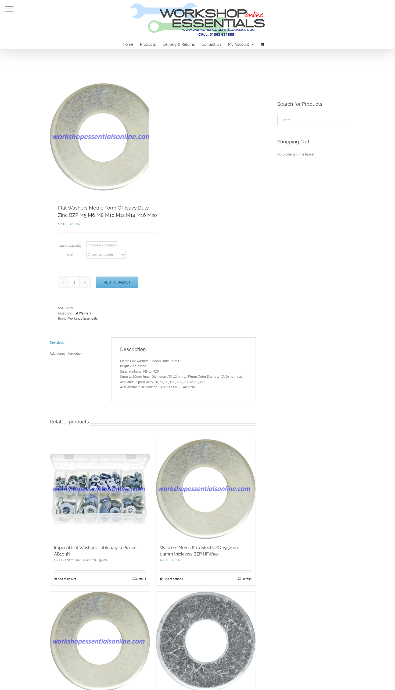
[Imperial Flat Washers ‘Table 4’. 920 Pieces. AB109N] (100, 489)
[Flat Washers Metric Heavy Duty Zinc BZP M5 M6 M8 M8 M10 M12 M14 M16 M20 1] (103, 137)
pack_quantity (70, 245)
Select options (173, 579)
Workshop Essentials (83, 318)
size (70, 255)
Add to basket (117, 282)
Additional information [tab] (66, 353)
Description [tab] (58, 342)
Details (141, 579)
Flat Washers (82, 313)
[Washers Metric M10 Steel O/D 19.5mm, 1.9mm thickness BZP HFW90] (206, 489)
